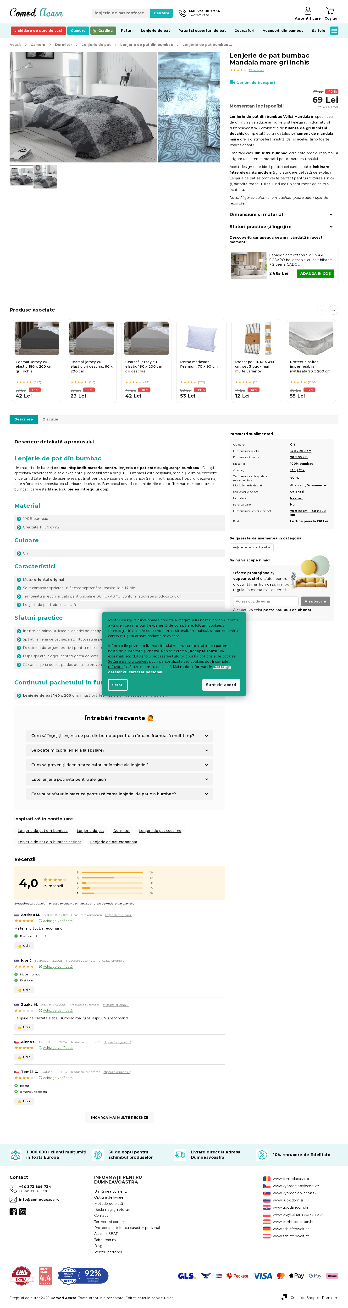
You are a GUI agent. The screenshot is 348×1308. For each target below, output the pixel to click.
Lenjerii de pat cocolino (160, 831)
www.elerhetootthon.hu (294, 1222)
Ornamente (316, 485)
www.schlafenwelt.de (291, 1229)
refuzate (115, 666)
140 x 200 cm (300, 451)
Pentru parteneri (108, 1252)
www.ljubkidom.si (288, 1200)
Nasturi (296, 498)
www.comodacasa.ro (291, 1179)
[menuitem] (38, 30)
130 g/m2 (297, 470)
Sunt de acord (221, 685)
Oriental (297, 492)
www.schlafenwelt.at (291, 1236)
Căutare (161, 13)
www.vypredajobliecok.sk (294, 1193)
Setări (118, 685)
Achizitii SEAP (106, 1234)
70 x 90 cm (299, 457)
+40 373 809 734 (35, 1186)
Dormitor (121, 831)
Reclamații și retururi (112, 1209)
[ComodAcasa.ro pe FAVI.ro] (22, 1276)
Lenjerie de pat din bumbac (43, 831)
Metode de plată (108, 1203)
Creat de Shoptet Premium (314, 1298)
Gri (292, 444)
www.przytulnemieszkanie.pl (298, 1214)
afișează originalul (118, 915)
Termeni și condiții (110, 1222)
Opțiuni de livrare (109, 1197)
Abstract (297, 485)
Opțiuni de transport (256, 83)
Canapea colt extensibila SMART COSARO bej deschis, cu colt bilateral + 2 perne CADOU (301, 260)
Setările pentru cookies (128, 661)
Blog (98, 1246)
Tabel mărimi (105, 1240)
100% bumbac (301, 463)
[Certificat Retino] (83, 1276)
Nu (292, 504)
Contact (101, 1215)
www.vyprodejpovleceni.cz (296, 1186)
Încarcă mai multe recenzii (119, 1117)
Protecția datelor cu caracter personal (127, 1228)
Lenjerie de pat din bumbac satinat (49, 842)
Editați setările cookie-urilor (149, 1298)
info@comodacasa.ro (39, 1199)
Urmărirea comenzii (111, 1191)
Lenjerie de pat (90, 831)
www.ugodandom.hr (290, 1207)
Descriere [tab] (23, 419)
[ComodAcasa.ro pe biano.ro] (45, 1276)
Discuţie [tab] (50, 419)
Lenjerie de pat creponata (113, 842)
